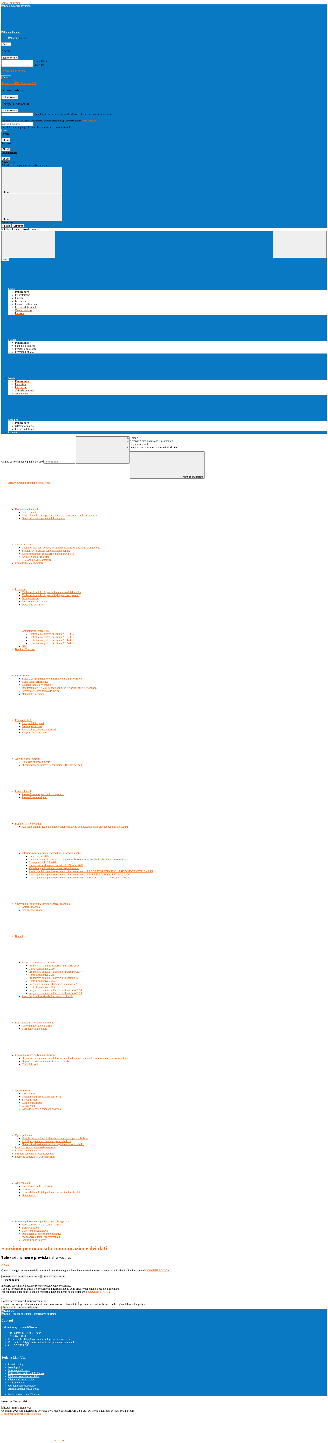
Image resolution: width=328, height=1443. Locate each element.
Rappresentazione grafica (35, 732)
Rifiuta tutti (29, 1276)
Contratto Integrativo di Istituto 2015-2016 (51, 637)
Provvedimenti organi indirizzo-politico (43, 794)
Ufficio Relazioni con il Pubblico (26, 1373)
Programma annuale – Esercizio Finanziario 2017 (55, 971)
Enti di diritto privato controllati (39, 729)
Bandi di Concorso (25, 649)
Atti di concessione (32, 909)
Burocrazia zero (30, 1227)
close (5, 259)
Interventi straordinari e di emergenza (35, 1156)
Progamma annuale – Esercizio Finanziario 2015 (55, 984)
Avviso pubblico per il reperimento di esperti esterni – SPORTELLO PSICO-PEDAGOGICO (79, 874)
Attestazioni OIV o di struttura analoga (43, 1224)
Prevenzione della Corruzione (38, 1186)
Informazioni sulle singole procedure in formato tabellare (52, 853)
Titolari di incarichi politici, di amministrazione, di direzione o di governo (61, 547)
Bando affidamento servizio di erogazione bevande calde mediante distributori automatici (76, 859)
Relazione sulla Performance (37, 684)
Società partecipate (32, 726)
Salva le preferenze (27, 1307)
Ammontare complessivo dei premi (40, 690)
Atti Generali (29, 512)
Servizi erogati (23, 1090)
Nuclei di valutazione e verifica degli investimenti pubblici (53, 1144)
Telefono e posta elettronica (36, 559)
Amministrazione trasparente (23, 1388)
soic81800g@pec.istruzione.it (44, 1342)
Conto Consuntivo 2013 (42, 987)
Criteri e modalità (31, 906)
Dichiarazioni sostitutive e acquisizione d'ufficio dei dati (52, 764)
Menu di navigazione (192, 476)
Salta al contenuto (10, 2)
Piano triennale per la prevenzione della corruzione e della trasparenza (59, 515)
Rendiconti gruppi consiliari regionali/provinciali (48, 553)
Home (133, 437)
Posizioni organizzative (34, 601)
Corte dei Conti (30, 1064)
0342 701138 (20, 1335)
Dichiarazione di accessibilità (23, 1376)
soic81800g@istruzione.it (43, 1339)
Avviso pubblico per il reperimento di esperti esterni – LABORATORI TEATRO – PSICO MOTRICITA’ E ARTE (91, 871)
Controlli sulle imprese (34, 1239)
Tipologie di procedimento (36, 761)
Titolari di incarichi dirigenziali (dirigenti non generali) (51, 595)
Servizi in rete (29, 1099)
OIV (24, 646)
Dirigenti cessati (30, 598)
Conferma (18, 226)
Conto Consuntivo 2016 (42, 968)
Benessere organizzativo (35, 1230)
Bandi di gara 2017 (39, 856)
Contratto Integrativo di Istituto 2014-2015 (51, 640)
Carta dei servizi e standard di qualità (42, 1108)
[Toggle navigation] (28, 244)
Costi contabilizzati (32, 1102)
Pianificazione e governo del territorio (35, 1147)
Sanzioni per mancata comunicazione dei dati (46, 550)
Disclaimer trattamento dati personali (21, 1413)
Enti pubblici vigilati (33, 723)
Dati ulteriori (29, 1195)
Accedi (6, 44)
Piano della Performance (35, 681)
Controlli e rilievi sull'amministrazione (36, 1055)
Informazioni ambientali (28, 1150)
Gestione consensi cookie (22, 1385)
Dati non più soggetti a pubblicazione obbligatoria (42, 1221)
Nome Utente (41, 61)
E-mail (37, 114)
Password (39, 64)
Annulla (6, 226)
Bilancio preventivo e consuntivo (40, 962)
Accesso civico (30, 1189)
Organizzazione (138, 444)
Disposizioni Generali (27, 509)
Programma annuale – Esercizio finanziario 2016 (55, 977)
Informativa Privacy (19, 1370)
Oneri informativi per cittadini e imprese (43, 518)
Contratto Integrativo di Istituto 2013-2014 (51, 643)
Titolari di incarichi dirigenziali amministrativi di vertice (51, 592)
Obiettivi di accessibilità (21, 1379)
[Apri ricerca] (300, 244)
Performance (22, 675)
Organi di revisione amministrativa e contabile (46, 1061)
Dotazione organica (32, 604)
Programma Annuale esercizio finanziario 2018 (54, 965)
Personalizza (9, 1276)
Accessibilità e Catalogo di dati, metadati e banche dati (51, 1192)
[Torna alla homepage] (164, 229)
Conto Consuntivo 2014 (42, 980)
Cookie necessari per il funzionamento (22, 1301)
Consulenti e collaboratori (29, 562)
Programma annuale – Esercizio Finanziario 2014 (55, 990)
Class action (28, 1105)
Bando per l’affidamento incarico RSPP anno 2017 (56, 865)
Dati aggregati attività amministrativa (41, 1233)
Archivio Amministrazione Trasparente (150, 440)
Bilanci (19, 936)
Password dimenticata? (13, 70)
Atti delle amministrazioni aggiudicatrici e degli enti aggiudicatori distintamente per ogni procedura (75, 826)
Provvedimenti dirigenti (34, 797)
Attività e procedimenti (27, 758)
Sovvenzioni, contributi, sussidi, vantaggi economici (43, 903)
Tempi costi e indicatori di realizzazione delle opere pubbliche (55, 1138)
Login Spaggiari (89, 120)
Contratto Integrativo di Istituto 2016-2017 (51, 633)
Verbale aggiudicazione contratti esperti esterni (54, 868)
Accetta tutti (53, 1276)
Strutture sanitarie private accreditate (34, 1153)
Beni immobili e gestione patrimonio (35, 1022)
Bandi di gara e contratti (28, 823)
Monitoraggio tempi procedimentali (41, 1236)
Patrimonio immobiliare (34, 1028)
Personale (20, 589)
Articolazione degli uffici (35, 556)
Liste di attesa (29, 1093)
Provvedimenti (23, 791)
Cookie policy (15, 1364)
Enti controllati (23, 720)
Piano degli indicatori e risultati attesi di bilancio (47, 996)
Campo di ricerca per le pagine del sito (22, 461)
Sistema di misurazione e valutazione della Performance (52, 678)
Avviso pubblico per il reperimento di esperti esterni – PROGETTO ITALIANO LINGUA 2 (79, 877)
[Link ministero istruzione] (16, 5)
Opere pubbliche (24, 1135)
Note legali (14, 1367)
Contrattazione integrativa (36, 630)
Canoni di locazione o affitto (37, 1025)
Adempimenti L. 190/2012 (43, 862)
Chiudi (6, 140)
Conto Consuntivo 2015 (42, 974)
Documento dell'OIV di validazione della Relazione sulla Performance (60, 687)
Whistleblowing (16, 1382)
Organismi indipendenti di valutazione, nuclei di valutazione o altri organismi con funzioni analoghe (75, 1058)
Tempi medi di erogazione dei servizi (42, 1096)
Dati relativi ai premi (33, 693)
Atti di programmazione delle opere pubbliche (46, 1141)
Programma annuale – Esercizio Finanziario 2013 (55, 993)
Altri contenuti (23, 1182)
